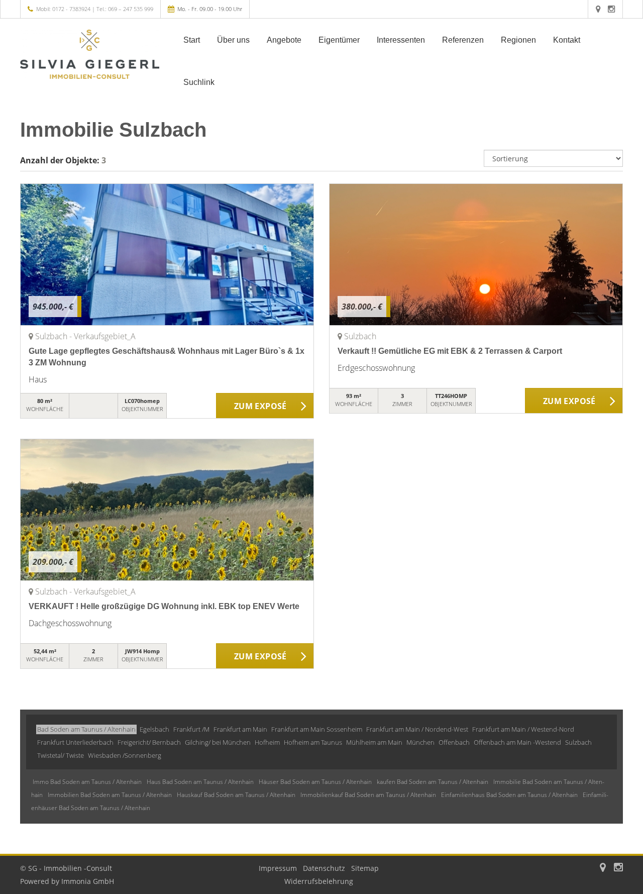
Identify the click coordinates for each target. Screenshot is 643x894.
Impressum (278, 868)
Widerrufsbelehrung (318, 881)
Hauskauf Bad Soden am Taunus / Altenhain (236, 794)
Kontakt (566, 40)
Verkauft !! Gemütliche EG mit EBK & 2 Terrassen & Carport (450, 351)
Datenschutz (324, 868)
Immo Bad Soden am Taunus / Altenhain (87, 781)
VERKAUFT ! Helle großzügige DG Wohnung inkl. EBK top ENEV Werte (164, 606)
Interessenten (401, 40)
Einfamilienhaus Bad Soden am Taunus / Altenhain (509, 794)
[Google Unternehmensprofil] (598, 9)
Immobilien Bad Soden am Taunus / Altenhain (110, 794)
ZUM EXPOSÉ (260, 406)
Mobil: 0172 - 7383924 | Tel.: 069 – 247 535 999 (94, 9)
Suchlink (199, 82)
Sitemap (365, 868)
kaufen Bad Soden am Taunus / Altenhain (432, 781)
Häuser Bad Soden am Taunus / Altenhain (315, 781)
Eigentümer (339, 40)
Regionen (518, 40)
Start (191, 40)
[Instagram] (611, 9)
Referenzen (463, 40)
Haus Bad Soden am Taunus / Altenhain (200, 781)
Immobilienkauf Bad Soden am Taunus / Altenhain (368, 794)
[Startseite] (90, 54)
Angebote (284, 40)
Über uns (233, 40)
